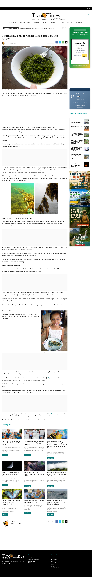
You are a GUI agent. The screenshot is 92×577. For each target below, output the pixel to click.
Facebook (6, 561)
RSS (23, 561)
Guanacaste (77, 89)
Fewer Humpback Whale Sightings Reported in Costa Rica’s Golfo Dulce (56, 502)
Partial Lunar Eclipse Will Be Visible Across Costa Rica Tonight (10, 474)
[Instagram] (11, 561)
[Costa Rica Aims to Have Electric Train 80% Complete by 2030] (34, 466)
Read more (5, 454)
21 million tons (52, 414)
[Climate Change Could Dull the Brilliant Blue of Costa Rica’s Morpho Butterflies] (12, 494)
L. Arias (8, 43)
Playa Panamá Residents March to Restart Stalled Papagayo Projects (34, 442)
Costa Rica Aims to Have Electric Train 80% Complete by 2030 (34, 474)
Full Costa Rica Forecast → (80, 105)
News (6, 33)
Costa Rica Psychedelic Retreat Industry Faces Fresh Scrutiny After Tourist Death (57, 474)
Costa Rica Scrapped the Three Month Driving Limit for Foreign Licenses (76, 149)
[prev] (63, 28)
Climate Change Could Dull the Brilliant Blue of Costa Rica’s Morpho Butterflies (11, 502)
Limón (82, 89)
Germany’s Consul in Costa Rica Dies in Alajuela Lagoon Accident (37, 28)
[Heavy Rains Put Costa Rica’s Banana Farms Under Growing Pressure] (86, 141)
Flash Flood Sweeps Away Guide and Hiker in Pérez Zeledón (77, 134)
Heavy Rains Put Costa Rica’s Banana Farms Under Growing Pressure (77, 142)
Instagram (15, 561)
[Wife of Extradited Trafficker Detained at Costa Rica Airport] (86, 121)
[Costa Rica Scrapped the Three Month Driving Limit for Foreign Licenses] (86, 149)
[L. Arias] (3, 43)
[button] (88, 15)
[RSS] (20, 561)
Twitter (6, 563)
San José (72, 89)
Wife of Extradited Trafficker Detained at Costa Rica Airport (77, 121)
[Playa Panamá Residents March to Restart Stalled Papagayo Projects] (34, 434)
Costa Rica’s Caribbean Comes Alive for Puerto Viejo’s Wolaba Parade (11, 442)
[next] (65, 28)
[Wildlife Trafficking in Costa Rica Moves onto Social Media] (86, 128)
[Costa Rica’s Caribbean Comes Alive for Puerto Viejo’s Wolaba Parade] (12, 434)
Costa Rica (10, 33)
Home (3, 33)
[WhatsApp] (63, 42)
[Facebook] (56, 42)
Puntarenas (88, 89)
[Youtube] (9, 564)
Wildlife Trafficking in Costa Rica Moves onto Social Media (77, 128)
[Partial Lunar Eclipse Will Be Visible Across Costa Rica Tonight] (12, 466)
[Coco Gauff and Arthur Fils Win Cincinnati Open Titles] (34, 494)
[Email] (66, 42)
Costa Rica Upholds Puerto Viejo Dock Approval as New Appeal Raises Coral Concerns (76, 157)
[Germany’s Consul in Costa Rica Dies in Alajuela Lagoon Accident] (86, 164)
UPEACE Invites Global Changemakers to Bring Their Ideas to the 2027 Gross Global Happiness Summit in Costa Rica (57, 444)
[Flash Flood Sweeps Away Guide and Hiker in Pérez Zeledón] (86, 135)
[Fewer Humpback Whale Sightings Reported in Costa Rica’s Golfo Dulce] (57, 494)
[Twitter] (60, 42)
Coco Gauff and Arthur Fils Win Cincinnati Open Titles (34, 501)
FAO (48, 378)
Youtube (13, 563)
